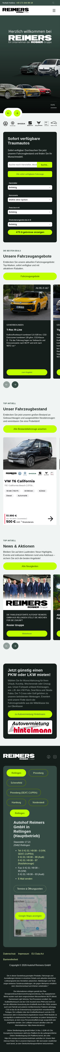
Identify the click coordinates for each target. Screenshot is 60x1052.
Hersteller (13, 183)
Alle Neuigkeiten (30, 566)
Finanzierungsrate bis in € (20, 220)
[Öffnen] (54, 10)
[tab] (16, 772)
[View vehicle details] (51, 518)
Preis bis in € (14, 207)
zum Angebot (27, 372)
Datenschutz (9, 953)
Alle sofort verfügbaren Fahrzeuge (30, 174)
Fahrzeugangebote (30, 276)
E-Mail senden (25, 878)
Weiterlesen (27, 634)
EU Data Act (38, 953)
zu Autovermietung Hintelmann (30, 714)
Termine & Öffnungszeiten (30, 888)
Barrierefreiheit (10, 959)
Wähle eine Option (18, 199)
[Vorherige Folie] (8, 113)
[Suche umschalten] (53, 3)
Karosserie (13, 195)
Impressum (23, 953)
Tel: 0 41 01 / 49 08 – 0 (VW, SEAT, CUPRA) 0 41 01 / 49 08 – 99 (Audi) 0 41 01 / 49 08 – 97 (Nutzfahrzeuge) (32, 857)
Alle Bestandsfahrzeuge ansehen (30, 429)
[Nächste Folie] (17, 113)
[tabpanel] (30, 875)
